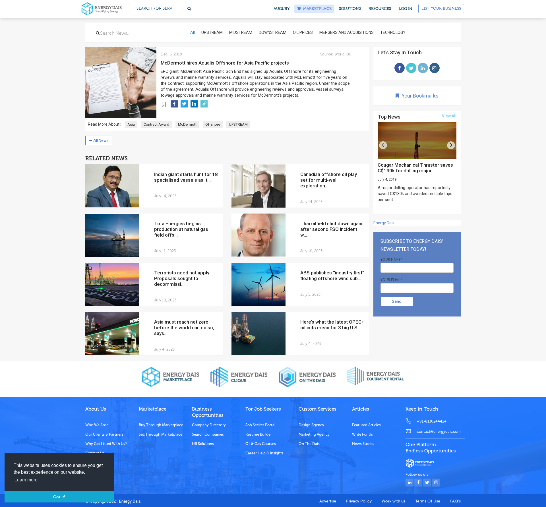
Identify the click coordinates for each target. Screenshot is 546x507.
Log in (406, 8)
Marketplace (316, 8)
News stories (363, 444)
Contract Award (156, 124)
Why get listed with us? (106, 444)
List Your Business (441, 8)
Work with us (393, 501)
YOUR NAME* (391, 260)
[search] (98, 33)
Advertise (327, 501)
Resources (380, 8)
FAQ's (455, 501)
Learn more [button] (26, 479)
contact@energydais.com (439, 431)
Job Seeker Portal (260, 425)
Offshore (212, 124)
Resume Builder (258, 434)
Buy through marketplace (161, 425)
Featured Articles (366, 425)
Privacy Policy (359, 501)
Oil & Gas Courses (260, 444)
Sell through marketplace (160, 434)
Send (397, 301)
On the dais (309, 444)
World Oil (342, 54)
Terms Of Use (427, 501)
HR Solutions (203, 444)
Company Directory (209, 425)
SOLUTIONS (350, 8)
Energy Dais (383, 223)
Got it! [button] (59, 496)
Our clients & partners (104, 434)
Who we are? (96, 425)
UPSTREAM (238, 124)
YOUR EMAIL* (391, 280)
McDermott (187, 124)
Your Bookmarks (419, 96)
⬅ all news (99, 140)
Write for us (362, 434)
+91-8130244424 (431, 421)
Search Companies (208, 434)
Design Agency (311, 425)
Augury (282, 8)
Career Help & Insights (264, 453)
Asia (131, 124)
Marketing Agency (314, 434)
